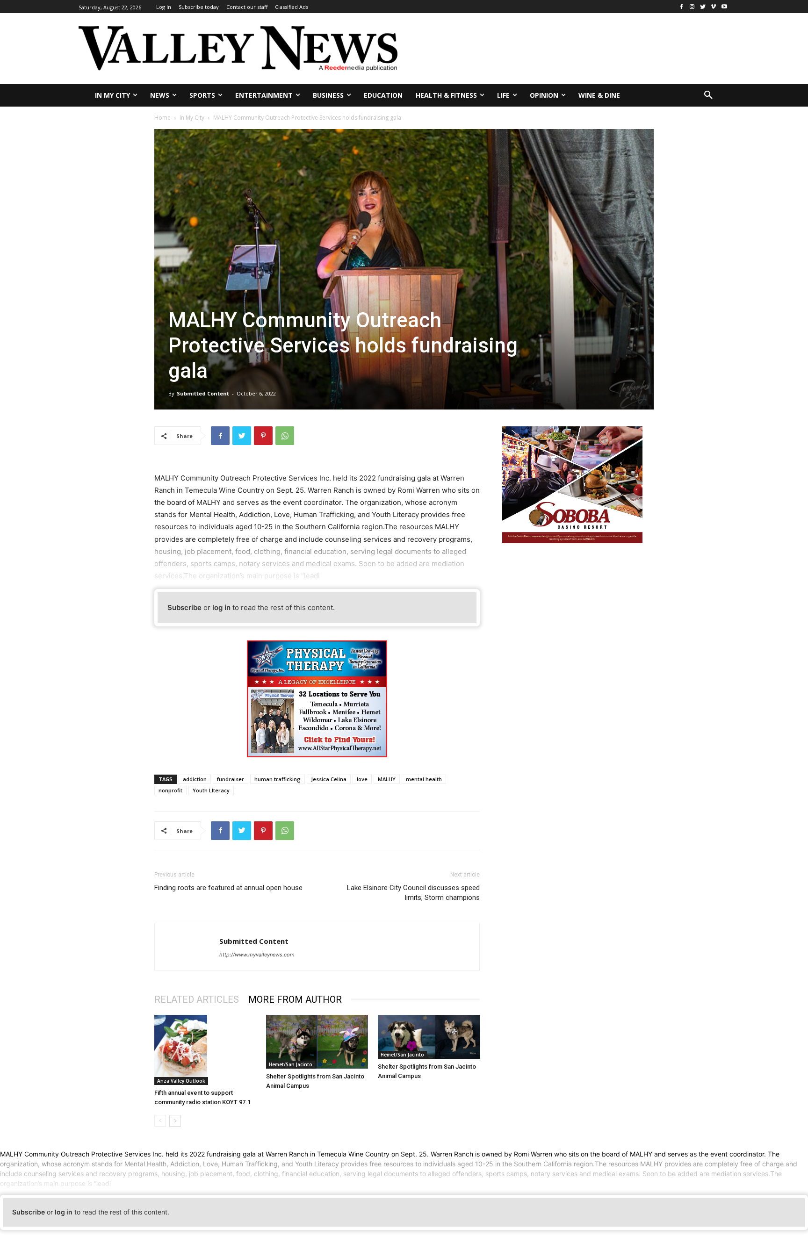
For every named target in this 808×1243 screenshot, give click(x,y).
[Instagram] (692, 6)
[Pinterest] (263, 435)
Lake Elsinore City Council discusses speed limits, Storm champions (413, 893)
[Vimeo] (713, 6)
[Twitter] (703, 6)
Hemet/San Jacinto (290, 1064)
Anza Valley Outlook (181, 1081)
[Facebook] (681, 6)
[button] (708, 95)
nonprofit (170, 790)
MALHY (387, 779)
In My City (192, 118)
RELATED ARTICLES (196, 999)
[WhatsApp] (284, 435)
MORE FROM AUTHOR (295, 999)
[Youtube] (724, 6)
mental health (424, 779)
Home (162, 118)
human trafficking (277, 779)
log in (221, 607)
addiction (195, 779)
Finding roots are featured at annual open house (228, 888)
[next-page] (175, 1121)
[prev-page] (160, 1121)
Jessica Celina (328, 779)
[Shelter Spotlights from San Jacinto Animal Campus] (317, 1042)
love (362, 779)
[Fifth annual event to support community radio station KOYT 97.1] (205, 1050)
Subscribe (184, 607)
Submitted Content (203, 393)
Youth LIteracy (211, 790)
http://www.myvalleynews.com (257, 954)
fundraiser (230, 779)
